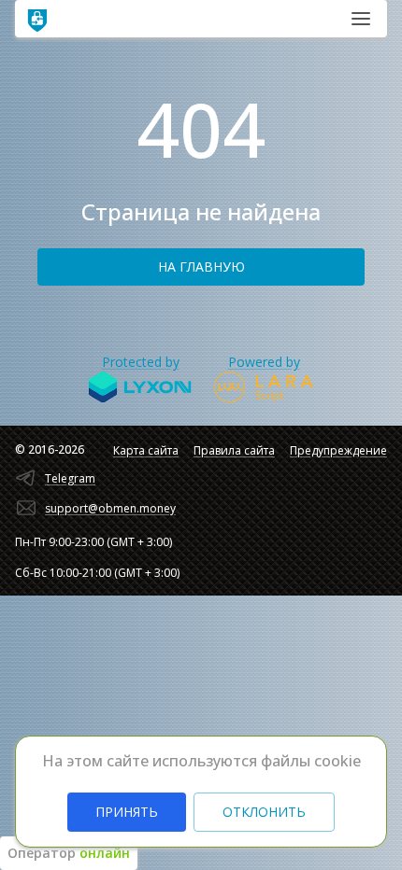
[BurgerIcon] (361, 18)
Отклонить (264, 812)
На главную (201, 266)
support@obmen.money (110, 508)
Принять (126, 812)
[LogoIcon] (37, 19)
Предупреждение (338, 450)
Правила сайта (234, 450)
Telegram (70, 478)
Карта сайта (146, 450)
